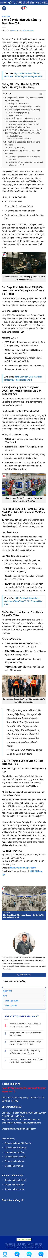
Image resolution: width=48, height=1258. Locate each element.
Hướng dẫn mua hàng (14, 1152)
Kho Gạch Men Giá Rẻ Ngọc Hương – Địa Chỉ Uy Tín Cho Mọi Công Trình (23, 916)
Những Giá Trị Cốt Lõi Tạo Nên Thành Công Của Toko (22, 143)
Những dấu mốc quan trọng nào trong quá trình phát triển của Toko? (26, 163)
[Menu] (4, 8)
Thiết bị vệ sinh (10, 1005)
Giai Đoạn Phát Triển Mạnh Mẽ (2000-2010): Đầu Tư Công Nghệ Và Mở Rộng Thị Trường (23, 108)
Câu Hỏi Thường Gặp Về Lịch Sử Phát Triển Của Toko (22, 152)
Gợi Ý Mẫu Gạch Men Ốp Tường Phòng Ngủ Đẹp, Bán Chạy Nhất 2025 (25, 1051)
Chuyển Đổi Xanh (15, 136)
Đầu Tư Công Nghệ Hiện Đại (19, 113)
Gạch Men (6, 16)
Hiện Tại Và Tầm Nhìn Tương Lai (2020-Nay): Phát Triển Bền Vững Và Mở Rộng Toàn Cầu (23, 131)
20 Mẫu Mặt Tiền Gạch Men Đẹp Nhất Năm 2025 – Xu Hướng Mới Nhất (26, 1060)
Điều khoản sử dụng (14, 1166)
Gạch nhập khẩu (14, 1246)
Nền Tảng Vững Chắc (17, 148)
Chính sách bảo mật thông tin (18, 1143)
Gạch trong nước (34, 1244)
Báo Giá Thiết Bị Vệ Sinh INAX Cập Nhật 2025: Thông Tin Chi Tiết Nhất (25, 1043)
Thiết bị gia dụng (10, 1001)
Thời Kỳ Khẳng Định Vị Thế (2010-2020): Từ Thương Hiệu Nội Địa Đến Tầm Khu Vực (22, 120)
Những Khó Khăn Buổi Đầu (18, 104)
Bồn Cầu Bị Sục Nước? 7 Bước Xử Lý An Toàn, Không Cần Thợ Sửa (25, 1025)
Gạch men (7, 991)
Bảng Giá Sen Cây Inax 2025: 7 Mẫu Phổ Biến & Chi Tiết (25, 1034)
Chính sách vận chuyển (15, 1156)
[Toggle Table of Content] (40, 94)
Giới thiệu (21, 1244)
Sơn (5, 995)
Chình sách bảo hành (14, 1161)
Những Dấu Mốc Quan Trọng (19, 127)
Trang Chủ (10, 1244)
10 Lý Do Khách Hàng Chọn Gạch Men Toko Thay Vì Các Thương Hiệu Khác (23, 601)
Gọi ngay (33, 2)
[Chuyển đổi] (44, 990)
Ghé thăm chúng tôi (13, 1200)
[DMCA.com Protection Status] (24, 1239)
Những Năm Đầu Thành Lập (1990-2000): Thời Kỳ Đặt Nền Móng (24, 99)
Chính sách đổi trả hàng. (16, 1147)
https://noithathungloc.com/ (23, 868)
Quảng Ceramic (28, 31)
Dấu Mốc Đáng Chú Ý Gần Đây (20, 139)
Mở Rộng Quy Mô (15, 115)
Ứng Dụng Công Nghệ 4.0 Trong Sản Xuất (24, 124)
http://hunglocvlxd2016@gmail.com (24, 1123)
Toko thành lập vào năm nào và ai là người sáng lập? (24, 158)
